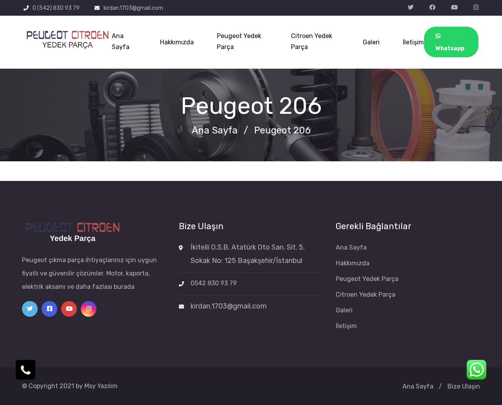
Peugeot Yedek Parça (239, 41)
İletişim (413, 42)
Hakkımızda (177, 42)
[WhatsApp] (476, 369)
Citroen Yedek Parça (311, 41)
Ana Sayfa (120, 41)
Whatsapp (450, 48)
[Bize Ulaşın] (25, 369)
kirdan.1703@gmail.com (133, 8)
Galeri (371, 42)
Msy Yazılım (101, 386)
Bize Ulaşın (463, 386)
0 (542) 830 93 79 (56, 8)
